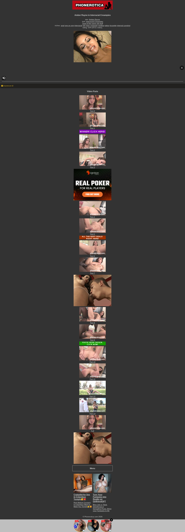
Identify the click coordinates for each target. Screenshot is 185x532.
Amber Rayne (94, 19)
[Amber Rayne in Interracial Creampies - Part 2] (92, 148)
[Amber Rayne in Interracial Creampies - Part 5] (92, 232)
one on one (69, 26)
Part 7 (92, 273)
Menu (92, 468)
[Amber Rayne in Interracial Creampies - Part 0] (92, 109)
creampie (94, 26)
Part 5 (92, 234)
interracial (78, 26)
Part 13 (92, 414)
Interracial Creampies (94, 22)
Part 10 (92, 362)
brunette (113, 26)
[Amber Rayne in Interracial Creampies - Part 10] (92, 360)
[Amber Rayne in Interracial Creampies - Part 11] (92, 377)
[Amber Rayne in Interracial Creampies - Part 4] (92, 215)
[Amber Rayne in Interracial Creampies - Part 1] (92, 126)
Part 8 (92, 323)
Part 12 (92, 396)
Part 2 (92, 150)
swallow (101, 26)
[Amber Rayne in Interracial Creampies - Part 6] (92, 254)
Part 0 (92, 111)
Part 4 (92, 217)
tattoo (107, 26)
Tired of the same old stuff (92, 24)
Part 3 (92, 167)
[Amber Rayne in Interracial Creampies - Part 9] (92, 338)
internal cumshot (123, 26)
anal (62, 26)
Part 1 (92, 128)
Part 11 (92, 379)
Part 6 (92, 256)
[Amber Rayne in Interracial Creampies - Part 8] (92, 321)
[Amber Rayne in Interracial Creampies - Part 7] (92, 271)
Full (92, 431)
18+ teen (86, 26)
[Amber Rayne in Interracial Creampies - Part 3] (92, 165)
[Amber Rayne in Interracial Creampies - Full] (92, 429)
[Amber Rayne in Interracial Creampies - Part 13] (92, 412)
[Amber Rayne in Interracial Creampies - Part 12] (92, 394)
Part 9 (92, 340)
